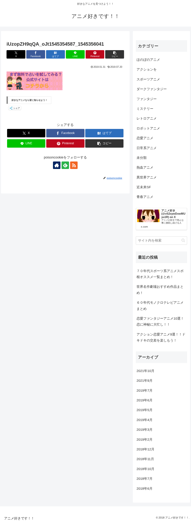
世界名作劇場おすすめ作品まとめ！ (160, 290)
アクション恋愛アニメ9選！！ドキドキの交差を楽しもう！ (161, 337)
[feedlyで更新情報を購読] (65, 165)
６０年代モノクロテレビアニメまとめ (160, 305)
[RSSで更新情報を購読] (74, 165)
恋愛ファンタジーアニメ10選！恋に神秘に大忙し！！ (160, 321)
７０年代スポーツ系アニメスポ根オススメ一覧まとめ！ (160, 274)
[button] (114, 54)
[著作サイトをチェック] (56, 165)
